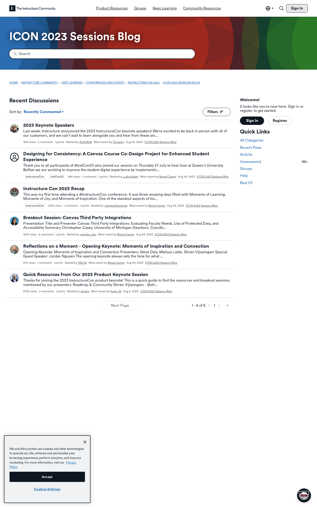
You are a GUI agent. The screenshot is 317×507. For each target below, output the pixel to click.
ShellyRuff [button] (85, 142)
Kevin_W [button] (115, 291)
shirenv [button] (85, 291)
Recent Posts (250, 148)
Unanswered (274, 161)
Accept (47, 477)
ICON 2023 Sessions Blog (160, 142)
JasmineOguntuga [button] (115, 205)
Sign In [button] (252, 121)
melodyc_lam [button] (88, 234)
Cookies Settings (47, 489)
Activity (246, 155)
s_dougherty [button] (130, 176)
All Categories (251, 140)
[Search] (281, 8)
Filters (212, 112)
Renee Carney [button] (167, 176)
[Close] (85, 442)
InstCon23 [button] (57, 176)
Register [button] (280, 121)
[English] (32, 8)
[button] (14, 128)
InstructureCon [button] (35, 176)
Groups (246, 169)
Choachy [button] (118, 142)
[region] (47, 469)
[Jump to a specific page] (227, 305)
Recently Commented (42, 112)
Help (244, 176)
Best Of (246, 183)
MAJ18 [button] (82, 262)
